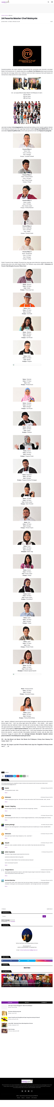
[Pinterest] (17, 776)
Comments (44, 1002)
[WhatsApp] (21, 776)
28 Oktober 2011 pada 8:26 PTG (47, 788)
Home (18, 1097)
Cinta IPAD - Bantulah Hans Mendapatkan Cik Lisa (20, 1023)
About (23, 1097)
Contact (28, 1097)
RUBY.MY (36, 1095)
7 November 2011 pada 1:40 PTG (47, 880)
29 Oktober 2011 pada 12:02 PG (47, 815)
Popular (10, 1002)
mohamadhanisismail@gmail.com (29, 950)
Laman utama (4, 15)
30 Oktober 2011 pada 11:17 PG (47, 852)
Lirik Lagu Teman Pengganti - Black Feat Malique (20, 1005)
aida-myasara (10, 852)
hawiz (7, 788)
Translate (12, 921)
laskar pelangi (9, 824)
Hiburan (10, 15)
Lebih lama (49, 909)
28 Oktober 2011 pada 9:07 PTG (47, 806)
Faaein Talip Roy (10, 806)
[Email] (24, 776)
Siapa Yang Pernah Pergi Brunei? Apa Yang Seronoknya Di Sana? (24, 1017)
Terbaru (4, 909)
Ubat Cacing (11, 1029)
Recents (27, 1002)
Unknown (8, 797)
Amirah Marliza (10, 880)
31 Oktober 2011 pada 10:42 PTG (47, 869)
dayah (7, 843)
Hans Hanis (25, 1095)
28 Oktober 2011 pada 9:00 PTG (47, 797)
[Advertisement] (27, 8)
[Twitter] (14, 776)
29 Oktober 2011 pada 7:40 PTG (47, 842)
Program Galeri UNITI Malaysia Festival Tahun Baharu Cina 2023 (20, 983)
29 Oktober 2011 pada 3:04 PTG (47, 833)
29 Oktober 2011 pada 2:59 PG (47, 824)
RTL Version (34, 1097)
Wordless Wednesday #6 (14, 1011)
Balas (6, 792)
